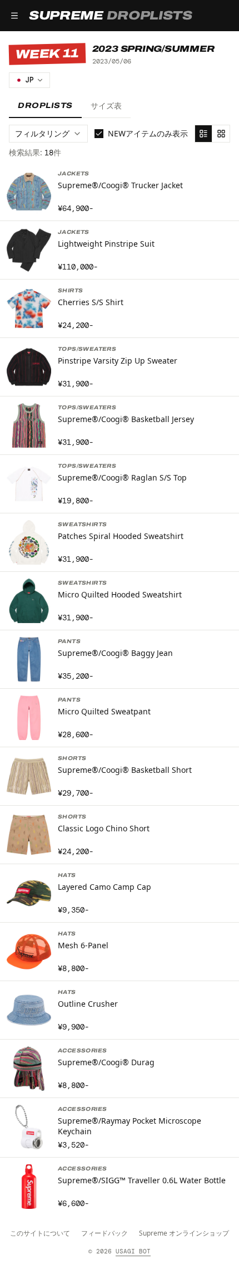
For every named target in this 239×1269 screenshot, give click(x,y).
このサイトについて (40, 1233)
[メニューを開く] (14, 15)
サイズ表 (106, 105)
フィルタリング (42, 133)
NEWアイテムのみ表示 (148, 133)
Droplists (45, 105)
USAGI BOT (133, 1251)
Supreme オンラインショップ (184, 1233)
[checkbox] (98, 133)
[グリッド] (221, 134)
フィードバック (104, 1233)
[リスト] (203, 134)
